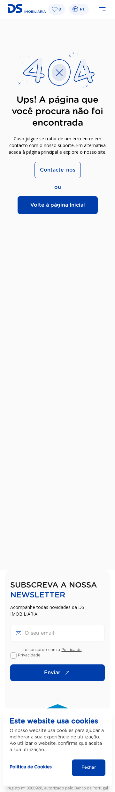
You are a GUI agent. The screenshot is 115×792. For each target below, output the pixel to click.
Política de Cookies (31, 767)
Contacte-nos (57, 170)
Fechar (88, 768)
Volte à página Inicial (57, 205)
